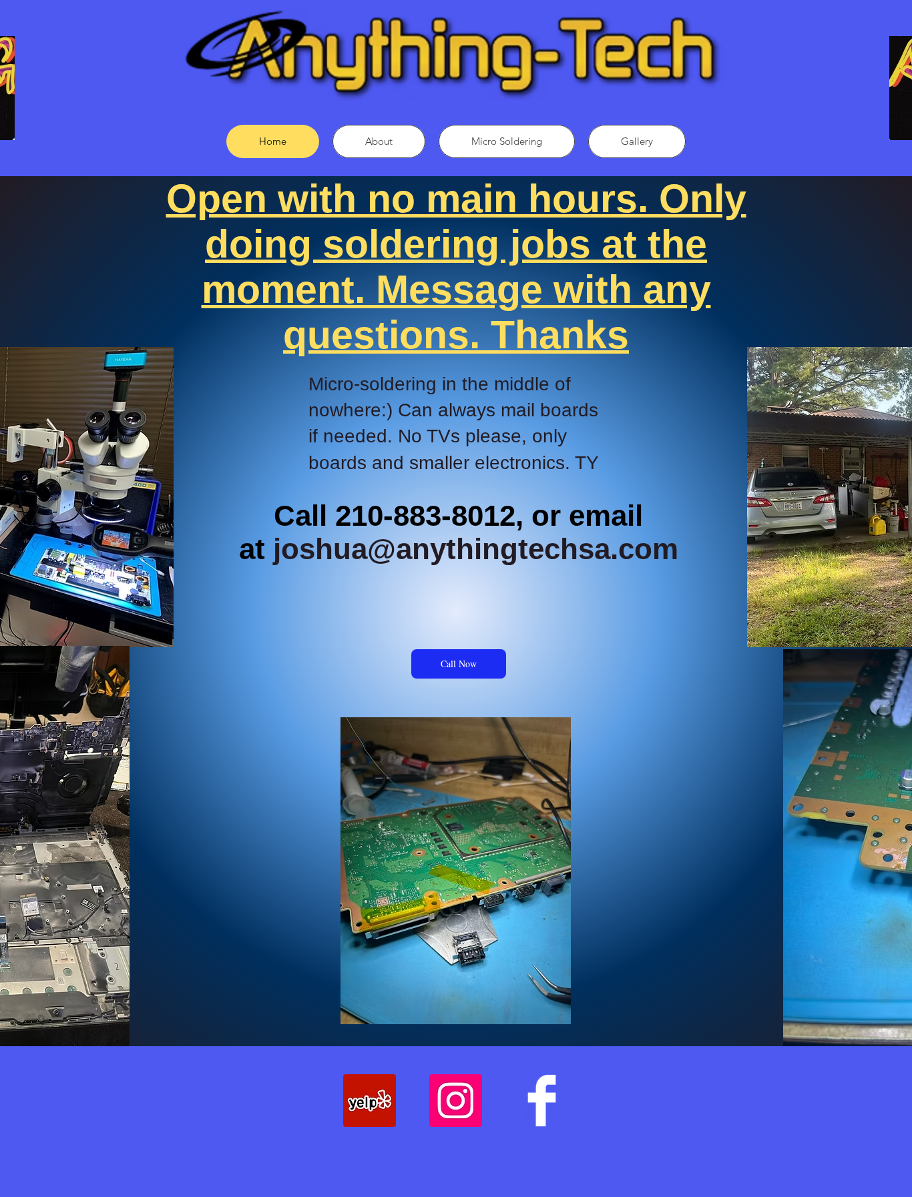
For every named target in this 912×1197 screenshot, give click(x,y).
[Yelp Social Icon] (369, 1100)
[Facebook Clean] (541, 1100)
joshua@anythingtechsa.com (475, 548)
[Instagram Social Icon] (455, 1100)
